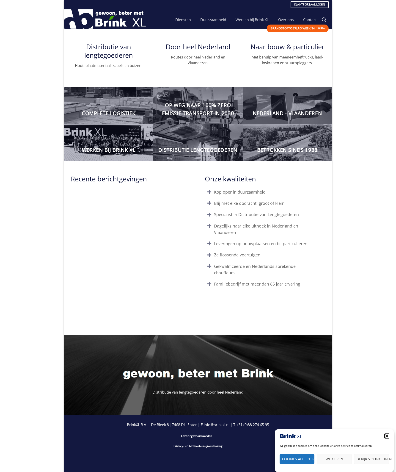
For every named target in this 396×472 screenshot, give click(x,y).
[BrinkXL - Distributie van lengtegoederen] (107, 19)
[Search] (324, 20)
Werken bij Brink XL (252, 19)
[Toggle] (209, 192)
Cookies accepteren (298, 459)
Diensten (183, 19)
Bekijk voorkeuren (373, 459)
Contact (310, 19)
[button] (387, 436)
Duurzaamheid (213, 19)
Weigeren (334, 459)
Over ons (286, 19)
